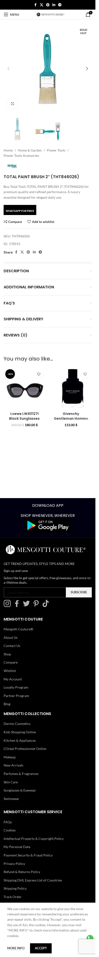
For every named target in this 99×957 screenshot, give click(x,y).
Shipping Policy (15, 888)
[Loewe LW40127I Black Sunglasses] (24, 388)
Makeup (10, 757)
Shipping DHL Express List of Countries (33, 880)
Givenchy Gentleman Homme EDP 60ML (71, 418)
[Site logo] (50, 14)
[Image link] (48, 525)
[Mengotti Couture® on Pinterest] (37, 606)
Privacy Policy (14, 863)
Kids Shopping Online (20, 732)
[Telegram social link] (60, 5)
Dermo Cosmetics (17, 724)
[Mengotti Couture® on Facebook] (18, 606)
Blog (7, 704)
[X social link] (41, 5)
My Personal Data (17, 847)
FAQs (8, 822)
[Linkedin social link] (54, 5)
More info (16, 948)
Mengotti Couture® (18, 629)
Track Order (13, 897)
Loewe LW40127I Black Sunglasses (24, 416)
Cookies (10, 830)
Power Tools (56, 150)
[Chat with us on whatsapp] (90, 938)
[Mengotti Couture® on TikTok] (47, 606)
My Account (13, 679)
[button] (8, 68)
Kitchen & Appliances (20, 740)
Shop (7, 654)
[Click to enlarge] (12, 103)
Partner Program (16, 696)
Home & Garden (30, 150)
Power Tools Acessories (21, 155)
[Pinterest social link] (48, 5)
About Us (11, 637)
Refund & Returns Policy (22, 872)
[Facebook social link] (35, 5)
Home (8, 150)
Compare (11, 662)
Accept (41, 948)
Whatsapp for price (20, 210)
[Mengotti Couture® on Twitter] (27, 606)
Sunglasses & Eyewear (20, 790)
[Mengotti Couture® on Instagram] (8, 606)
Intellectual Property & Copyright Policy (34, 839)
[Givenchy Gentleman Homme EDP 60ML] (71, 388)
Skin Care (11, 782)
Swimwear (11, 799)
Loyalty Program (16, 687)
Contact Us (12, 646)
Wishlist (10, 671)
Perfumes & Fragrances (21, 774)
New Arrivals (13, 765)
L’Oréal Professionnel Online (25, 749)
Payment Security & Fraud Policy (28, 855)
